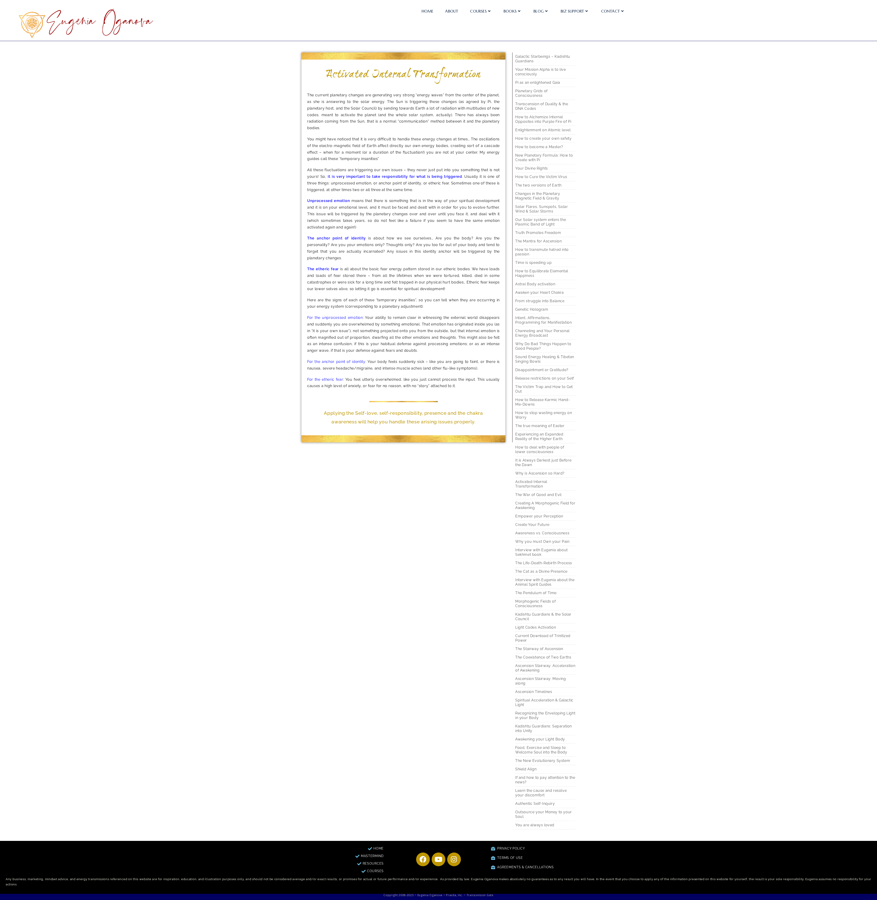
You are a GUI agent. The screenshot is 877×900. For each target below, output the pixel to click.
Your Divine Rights (531, 168)
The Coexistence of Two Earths (543, 657)
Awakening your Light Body (540, 739)
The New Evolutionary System (542, 760)
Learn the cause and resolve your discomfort (541, 792)
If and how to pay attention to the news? (545, 779)
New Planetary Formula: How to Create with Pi (544, 157)
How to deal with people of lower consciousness (539, 449)
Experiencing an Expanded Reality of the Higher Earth (539, 436)
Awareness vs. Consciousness (542, 533)
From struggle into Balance (540, 301)
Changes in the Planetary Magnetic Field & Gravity (537, 196)
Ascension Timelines (533, 692)
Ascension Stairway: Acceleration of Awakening (545, 668)
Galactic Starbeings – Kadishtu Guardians (542, 58)
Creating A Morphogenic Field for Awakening (545, 505)
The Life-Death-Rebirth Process (543, 563)
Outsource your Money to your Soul (543, 814)
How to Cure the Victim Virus (541, 177)
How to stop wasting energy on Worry (543, 415)
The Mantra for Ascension (538, 241)
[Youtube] (438, 859)
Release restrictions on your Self (544, 378)
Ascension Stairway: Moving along (540, 681)
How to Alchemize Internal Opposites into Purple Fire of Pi (543, 119)
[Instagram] (454, 859)
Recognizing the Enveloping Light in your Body (545, 715)
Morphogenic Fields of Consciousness (535, 603)
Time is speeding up (533, 262)
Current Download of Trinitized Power (543, 638)
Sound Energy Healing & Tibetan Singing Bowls (544, 359)
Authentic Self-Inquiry (535, 803)
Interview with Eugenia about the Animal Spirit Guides (544, 582)
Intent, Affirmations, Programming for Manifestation (543, 320)
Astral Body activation (535, 284)
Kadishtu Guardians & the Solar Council (543, 616)
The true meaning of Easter (540, 426)
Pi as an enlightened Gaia (537, 82)
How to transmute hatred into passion (542, 251)
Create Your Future (532, 524)
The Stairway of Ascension (539, 649)
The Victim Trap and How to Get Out (544, 389)
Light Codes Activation (535, 627)
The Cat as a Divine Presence (541, 571)
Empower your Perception (539, 516)
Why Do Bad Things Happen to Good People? (543, 346)
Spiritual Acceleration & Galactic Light (544, 702)
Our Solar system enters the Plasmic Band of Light (540, 222)
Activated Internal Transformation (531, 484)
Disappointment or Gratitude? (541, 370)
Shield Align (525, 769)
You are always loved (534, 825)
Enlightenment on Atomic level (543, 130)
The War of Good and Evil (538, 495)
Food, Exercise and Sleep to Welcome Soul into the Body (541, 749)
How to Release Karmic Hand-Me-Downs (542, 402)
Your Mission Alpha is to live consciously (540, 71)
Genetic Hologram (531, 309)
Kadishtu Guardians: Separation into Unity (543, 728)
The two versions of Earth (538, 185)
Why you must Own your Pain (542, 541)
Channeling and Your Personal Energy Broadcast (542, 333)
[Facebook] (423, 859)
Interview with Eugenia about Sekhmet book (541, 552)
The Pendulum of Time (536, 593)
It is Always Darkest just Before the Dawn (543, 462)
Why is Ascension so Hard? (540, 473)
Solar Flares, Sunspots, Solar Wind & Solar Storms (541, 209)
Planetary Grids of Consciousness (531, 93)
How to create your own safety (543, 138)
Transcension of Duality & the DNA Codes (541, 106)
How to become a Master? (539, 147)
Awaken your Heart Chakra (539, 292)
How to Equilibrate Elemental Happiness (541, 273)
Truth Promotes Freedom (538, 233)
